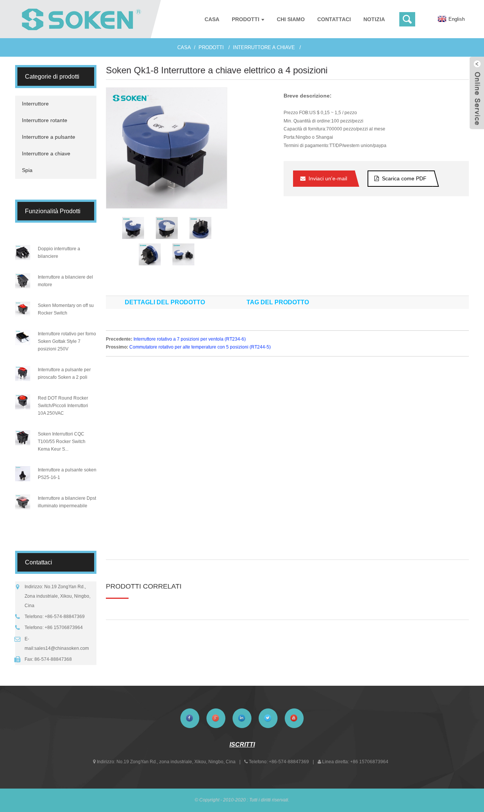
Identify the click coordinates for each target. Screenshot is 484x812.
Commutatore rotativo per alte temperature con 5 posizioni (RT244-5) (200, 347)
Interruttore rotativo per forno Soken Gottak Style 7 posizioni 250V (67, 341)
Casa (184, 47)
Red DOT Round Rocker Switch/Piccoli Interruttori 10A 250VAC (63, 405)
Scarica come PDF (404, 178)
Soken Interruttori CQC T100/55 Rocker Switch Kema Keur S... (61, 441)
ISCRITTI (242, 744)
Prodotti (211, 47)
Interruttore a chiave (264, 47)
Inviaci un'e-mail (328, 178)
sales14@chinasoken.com (61, 648)
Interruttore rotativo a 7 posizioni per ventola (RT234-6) (189, 339)
